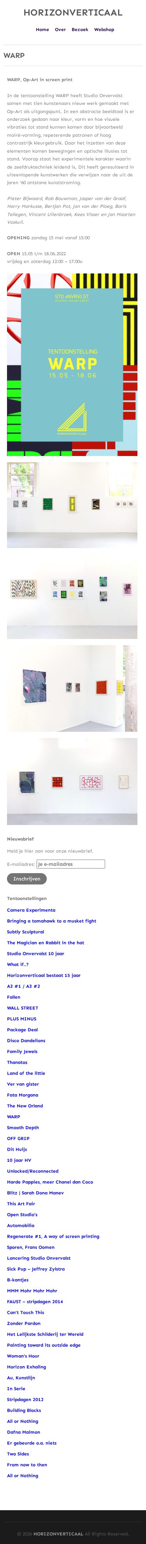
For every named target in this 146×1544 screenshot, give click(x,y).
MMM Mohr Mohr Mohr (32, 1290)
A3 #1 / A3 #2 (23, 986)
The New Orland (25, 1106)
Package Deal (22, 1029)
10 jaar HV (19, 1160)
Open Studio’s (22, 1214)
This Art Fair (21, 1203)
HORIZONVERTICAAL (73, 12)
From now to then (27, 1464)
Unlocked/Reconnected (32, 1171)
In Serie (16, 1388)
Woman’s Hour (23, 1356)
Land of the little (26, 1073)
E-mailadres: (22, 864)
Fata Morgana (22, 1095)
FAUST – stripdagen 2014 (35, 1301)
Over (60, 29)
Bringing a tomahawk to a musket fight (51, 921)
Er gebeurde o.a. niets (31, 1443)
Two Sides (18, 1454)
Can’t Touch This (25, 1312)
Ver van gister (23, 1084)
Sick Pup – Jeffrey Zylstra (36, 1269)
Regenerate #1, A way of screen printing (53, 1236)
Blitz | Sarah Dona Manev (35, 1193)
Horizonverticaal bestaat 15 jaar (44, 975)
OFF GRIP (18, 1138)
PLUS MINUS (21, 1019)
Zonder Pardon (23, 1323)
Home (42, 29)
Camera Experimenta (31, 910)
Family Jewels (22, 1051)
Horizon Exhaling (26, 1367)
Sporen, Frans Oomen (31, 1247)
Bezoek (80, 29)
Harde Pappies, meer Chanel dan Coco (50, 1182)
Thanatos (17, 1062)
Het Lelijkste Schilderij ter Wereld (45, 1334)
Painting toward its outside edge (44, 1345)
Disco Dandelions (26, 1040)
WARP (13, 1116)
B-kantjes (17, 1280)
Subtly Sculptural (25, 932)
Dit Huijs (17, 1149)
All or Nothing (22, 1421)
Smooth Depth (23, 1127)
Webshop (104, 29)
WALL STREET (22, 1008)
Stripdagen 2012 (25, 1399)
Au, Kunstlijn (21, 1377)
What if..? (18, 964)
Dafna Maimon (23, 1432)
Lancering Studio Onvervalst (38, 1258)
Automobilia (20, 1225)
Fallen (13, 997)
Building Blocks (24, 1410)
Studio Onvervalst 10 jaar (35, 953)
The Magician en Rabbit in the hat (45, 942)
